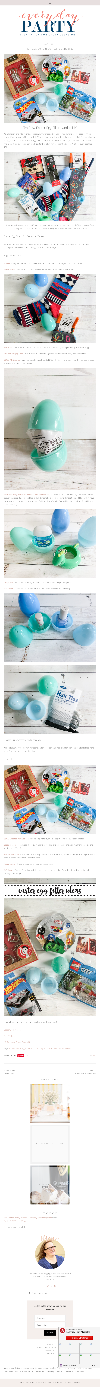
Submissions (50, 1350)
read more (50, 1280)
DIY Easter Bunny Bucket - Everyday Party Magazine (28, 1218)
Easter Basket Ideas (13, 1030)
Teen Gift (57, 1048)
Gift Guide (31, 1048)
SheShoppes (74, 1383)
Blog (93, 1055)
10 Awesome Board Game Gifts (18, 1042)
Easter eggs (21, 1048)
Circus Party (9, 1073)
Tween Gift (66, 1048)
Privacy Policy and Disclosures (50, 1347)
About (50, 1344)
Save (21, 1056)
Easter (12, 1048)
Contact (50, 1353)
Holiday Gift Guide (44, 1048)
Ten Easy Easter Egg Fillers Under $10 (50, 49)
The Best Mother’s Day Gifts (85, 1073)
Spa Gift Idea (9, 1036)
